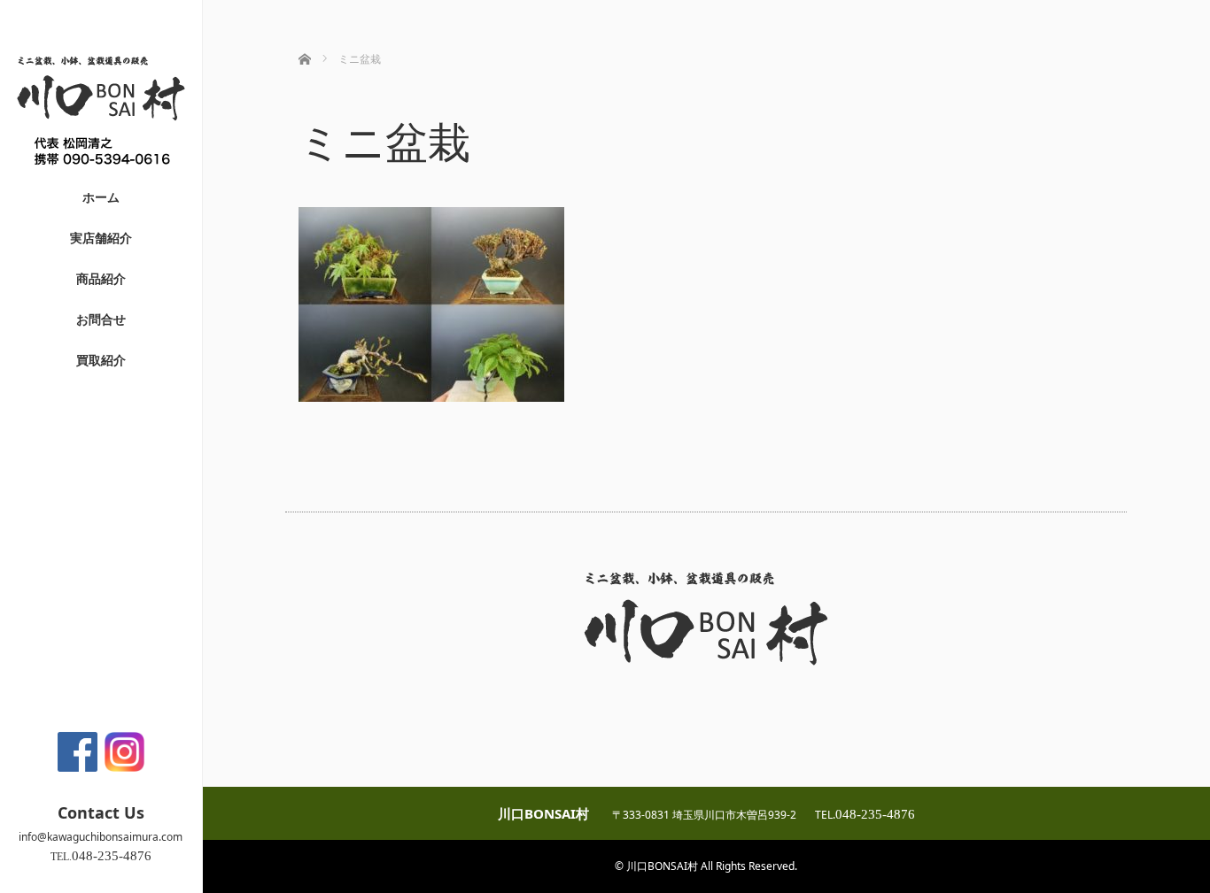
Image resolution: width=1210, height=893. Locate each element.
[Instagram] (124, 752)
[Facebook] (77, 752)
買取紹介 (101, 359)
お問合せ (101, 319)
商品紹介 (101, 278)
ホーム (101, 197)
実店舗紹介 (101, 237)
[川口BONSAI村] (101, 170)
